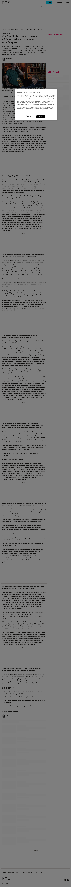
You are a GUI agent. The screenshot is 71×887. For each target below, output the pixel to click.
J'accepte (41, 116)
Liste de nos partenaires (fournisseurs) (24, 112)
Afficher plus (30, 116)
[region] (36, 104)
